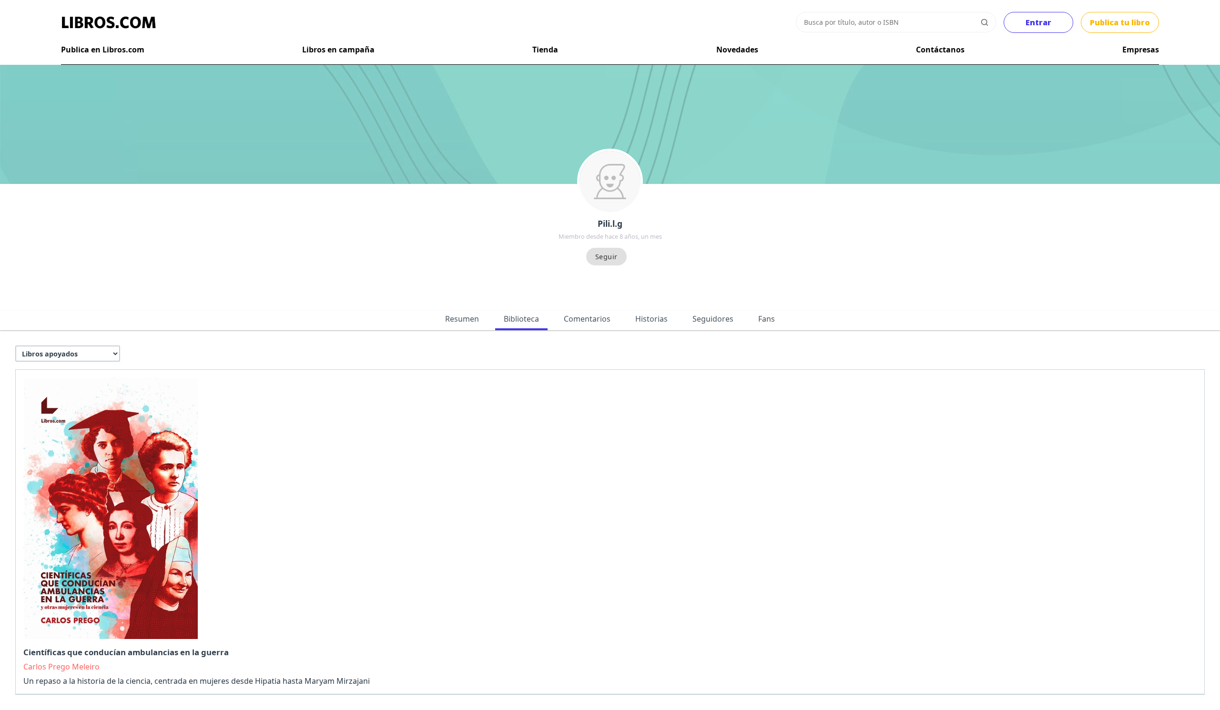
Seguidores (712, 319)
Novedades (737, 49)
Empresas (1140, 49)
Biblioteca (521, 319)
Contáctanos (940, 49)
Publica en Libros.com (102, 49)
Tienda (545, 49)
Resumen (462, 319)
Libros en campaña (338, 49)
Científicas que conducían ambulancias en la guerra (126, 652)
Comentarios (587, 319)
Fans (766, 319)
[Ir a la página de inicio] (108, 22)
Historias (651, 319)
